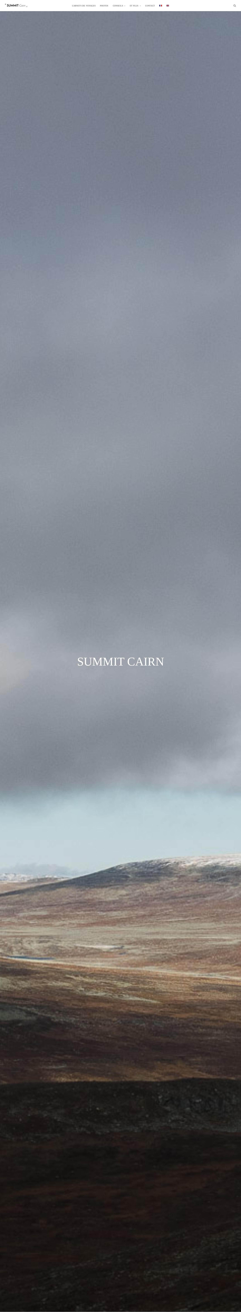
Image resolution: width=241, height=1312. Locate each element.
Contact (150, 6)
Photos (104, 6)
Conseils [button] (118, 6)
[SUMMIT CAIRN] (16, 5)
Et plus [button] (134, 6)
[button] (234, 5)
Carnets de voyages (84, 6)
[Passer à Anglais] (167, 5)
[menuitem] (84, 5)
